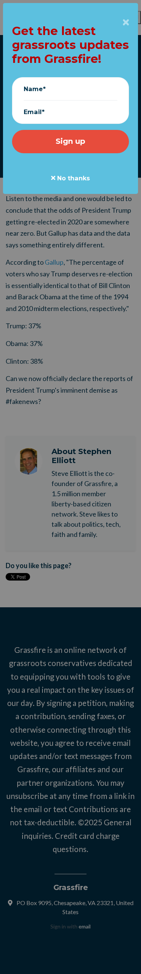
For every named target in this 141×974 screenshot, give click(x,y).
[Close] (126, 22)
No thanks (72, 178)
